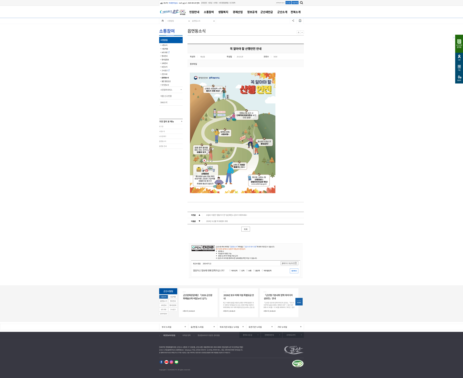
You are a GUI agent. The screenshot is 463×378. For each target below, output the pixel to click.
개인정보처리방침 (169, 335)
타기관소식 (165, 85)
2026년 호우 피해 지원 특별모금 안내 (238, 296)
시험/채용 (165, 48)
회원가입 (295, 2)
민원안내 (194, 12)
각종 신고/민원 (166, 96)
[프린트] (300, 21)
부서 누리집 (166, 326)
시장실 (210, 3)
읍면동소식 (196, 21)
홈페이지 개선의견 (288, 263)
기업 (459, 70)
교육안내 (164, 63)
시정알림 (170, 21)
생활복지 (223, 12)
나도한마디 (162, 136)
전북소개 (295, 12)
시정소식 (164, 45)
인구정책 (232, 3)
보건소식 (164, 67)
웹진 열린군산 (166, 81)
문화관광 (204, 3)
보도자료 (164, 52)
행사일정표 (165, 59)
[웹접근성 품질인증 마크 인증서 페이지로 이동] (298, 364)
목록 (245, 229)
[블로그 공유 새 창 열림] (176, 362)
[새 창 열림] (202, 248)
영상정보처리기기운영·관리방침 (209, 335)
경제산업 (238, 12)
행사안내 (164, 56)
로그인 (288, 2)
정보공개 (252, 12)
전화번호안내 (280, 2)
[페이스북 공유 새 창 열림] (161, 362)
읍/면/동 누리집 (197, 326)
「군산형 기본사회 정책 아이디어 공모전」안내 (278, 296)
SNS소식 (164, 103)
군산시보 (164, 74)
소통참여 (209, 12)
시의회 (215, 3)
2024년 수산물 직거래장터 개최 (217, 221)
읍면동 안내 (163, 146)
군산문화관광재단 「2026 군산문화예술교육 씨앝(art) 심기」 (197, 296)
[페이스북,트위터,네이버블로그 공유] (293, 21)
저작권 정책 (186, 335)
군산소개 (282, 12)
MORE (299, 302)
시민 (459, 60)
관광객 (459, 80)
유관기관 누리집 (255, 326)
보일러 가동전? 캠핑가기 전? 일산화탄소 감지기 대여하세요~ (226, 215)
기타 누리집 (282, 326)
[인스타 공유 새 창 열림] (171, 362)
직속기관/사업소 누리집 (229, 326)
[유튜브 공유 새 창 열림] (166, 362)
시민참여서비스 (167, 90)
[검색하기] (301, 3)
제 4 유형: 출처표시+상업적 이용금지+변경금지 (230, 249)
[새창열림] (182, 12)
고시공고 (164, 70)
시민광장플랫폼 (223, 3)
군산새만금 (266, 12)
